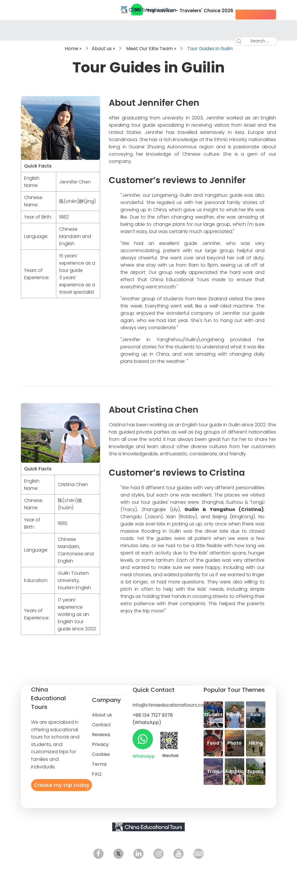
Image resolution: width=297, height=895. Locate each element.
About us (102, 715)
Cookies (101, 754)
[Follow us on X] (118, 854)
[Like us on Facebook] (98, 854)
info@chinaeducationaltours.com (170, 705)
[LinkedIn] (138, 854)
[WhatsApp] (143, 739)
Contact (101, 724)
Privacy (100, 744)
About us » (103, 48)
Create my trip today (61, 785)
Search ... (259, 41)
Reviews (101, 734)
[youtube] (178, 854)
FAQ (97, 774)
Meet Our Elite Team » (151, 48)
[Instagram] (158, 854)
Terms (99, 764)
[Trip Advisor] (198, 854)
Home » (73, 48)
